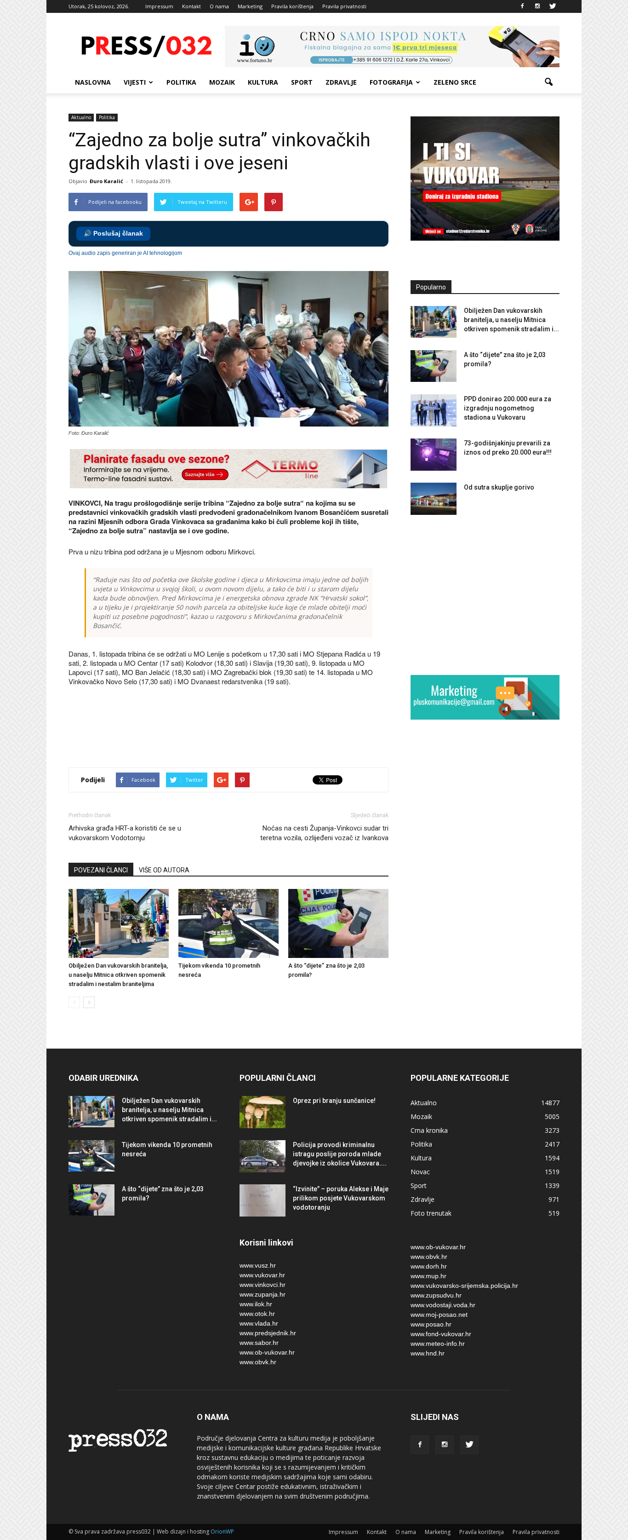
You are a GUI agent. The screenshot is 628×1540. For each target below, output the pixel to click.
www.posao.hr (431, 1324)
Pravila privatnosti (344, 6)
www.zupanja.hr (262, 1294)
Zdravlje (341, 82)
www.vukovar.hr (262, 1275)
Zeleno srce (455, 82)
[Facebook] (522, 6)
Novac (420, 1171)
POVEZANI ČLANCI (101, 870)
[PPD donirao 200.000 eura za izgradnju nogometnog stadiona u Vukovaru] (434, 410)
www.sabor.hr (259, 1342)
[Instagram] (537, 6)
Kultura (263, 82)
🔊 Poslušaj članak (113, 233)
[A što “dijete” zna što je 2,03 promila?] (338, 923)
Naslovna (93, 82)
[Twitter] (552, 6)
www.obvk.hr (258, 1362)
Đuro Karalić (106, 181)
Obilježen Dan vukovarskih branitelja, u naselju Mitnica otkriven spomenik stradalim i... (511, 320)
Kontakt (191, 6)
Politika (181, 82)
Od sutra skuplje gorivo (499, 487)
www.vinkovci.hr (262, 1284)
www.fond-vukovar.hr (441, 1334)
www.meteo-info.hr (438, 1343)
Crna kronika (429, 1130)
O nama (219, 6)
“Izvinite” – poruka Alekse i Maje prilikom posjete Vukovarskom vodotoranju (340, 1198)
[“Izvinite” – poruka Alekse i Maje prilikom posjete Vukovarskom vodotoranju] (262, 1200)
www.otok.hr (257, 1313)
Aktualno (81, 117)
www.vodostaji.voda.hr (443, 1305)
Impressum (159, 6)
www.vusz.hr (258, 1265)
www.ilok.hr (256, 1304)
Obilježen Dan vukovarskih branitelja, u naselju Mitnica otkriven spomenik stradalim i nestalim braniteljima (118, 974)
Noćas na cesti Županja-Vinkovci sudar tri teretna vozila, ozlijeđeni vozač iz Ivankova (324, 833)
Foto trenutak (431, 1213)
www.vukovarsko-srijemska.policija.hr (464, 1285)
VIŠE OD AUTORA (164, 870)
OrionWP (222, 1531)
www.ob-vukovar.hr (267, 1352)
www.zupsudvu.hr (436, 1295)
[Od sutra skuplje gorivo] (434, 499)
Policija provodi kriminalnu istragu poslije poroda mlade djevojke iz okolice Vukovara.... (340, 1154)
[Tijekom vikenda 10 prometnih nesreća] (228, 923)
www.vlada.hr (259, 1323)
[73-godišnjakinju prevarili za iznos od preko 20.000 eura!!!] (434, 454)
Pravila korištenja (292, 6)
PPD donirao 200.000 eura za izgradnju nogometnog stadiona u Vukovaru (507, 408)
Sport (302, 82)
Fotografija (391, 82)
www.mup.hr (428, 1276)
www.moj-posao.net (439, 1314)
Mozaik (222, 82)
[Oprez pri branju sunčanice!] (262, 1112)
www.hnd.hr (428, 1353)
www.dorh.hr (429, 1266)
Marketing (250, 6)
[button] (548, 82)
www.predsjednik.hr (268, 1333)
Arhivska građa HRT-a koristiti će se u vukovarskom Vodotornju (125, 833)
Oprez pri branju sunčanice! (334, 1100)
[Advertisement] (236, 728)
